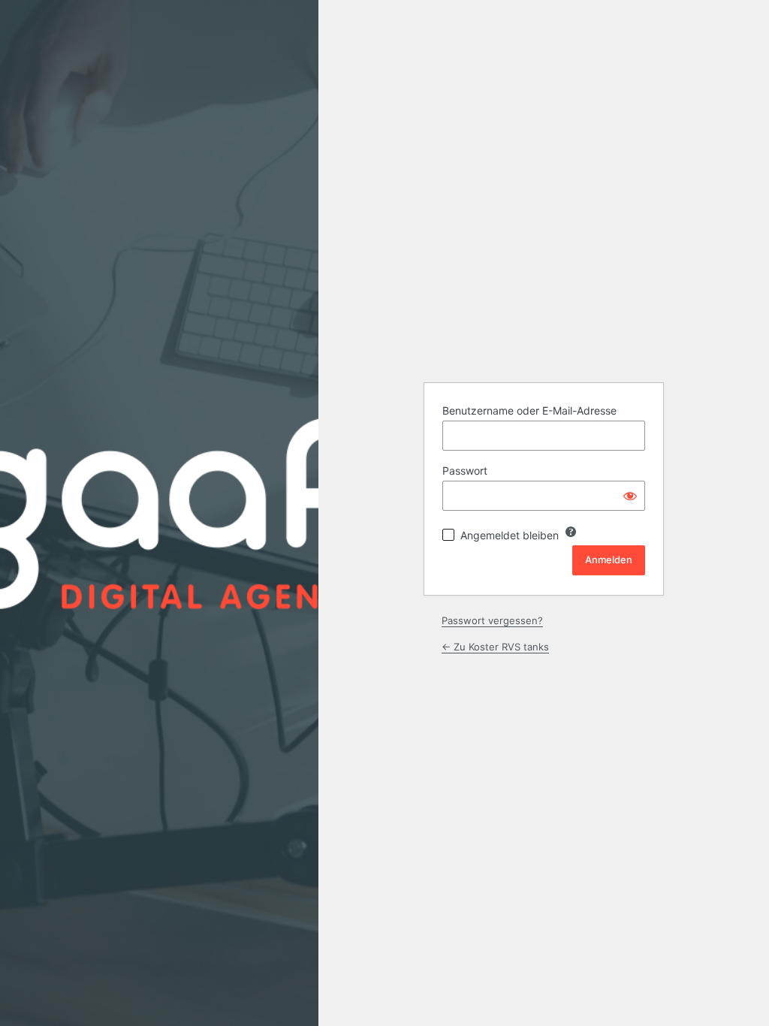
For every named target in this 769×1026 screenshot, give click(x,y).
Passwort (464, 470)
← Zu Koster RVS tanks (495, 647)
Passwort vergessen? (492, 620)
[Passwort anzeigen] (630, 496)
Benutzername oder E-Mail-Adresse (529, 410)
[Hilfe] (571, 532)
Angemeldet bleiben (509, 535)
